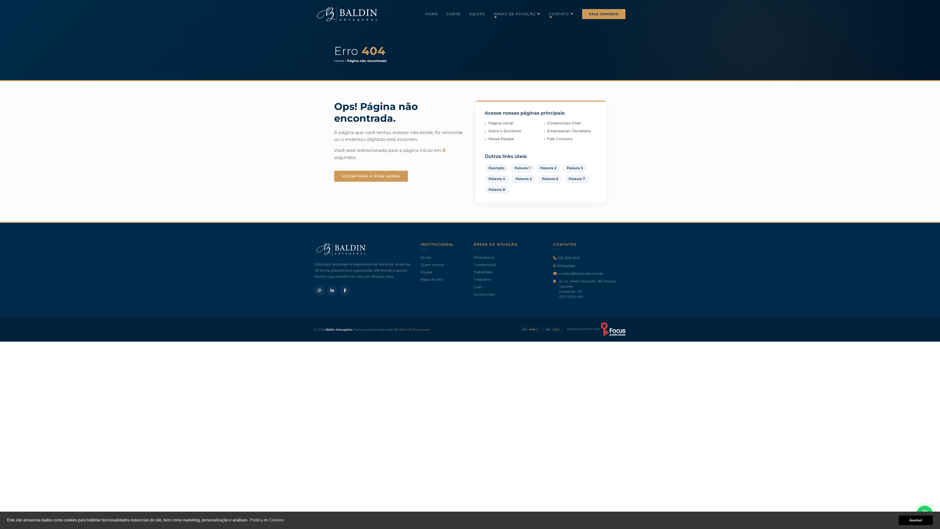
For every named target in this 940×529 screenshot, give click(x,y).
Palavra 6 (550, 179)
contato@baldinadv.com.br (580, 274)
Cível (478, 287)
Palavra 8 (497, 190)
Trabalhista (483, 272)
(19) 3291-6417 (568, 258)
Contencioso (484, 294)
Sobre (453, 14)
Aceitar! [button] (915, 520)
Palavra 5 (524, 179)
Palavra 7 (577, 179)
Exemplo (496, 168)
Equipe (477, 14)
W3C (530, 329)
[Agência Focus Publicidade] (613, 329)
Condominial (485, 265)
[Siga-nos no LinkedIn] (332, 291)
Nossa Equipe (501, 138)
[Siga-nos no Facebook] (345, 291)
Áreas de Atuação (515, 14)
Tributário (482, 279)
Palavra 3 (575, 168)
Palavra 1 (522, 168)
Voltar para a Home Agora (371, 176)
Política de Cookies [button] (267, 520)
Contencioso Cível (564, 123)
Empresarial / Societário (569, 131)
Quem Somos (432, 265)
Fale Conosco (604, 14)
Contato (559, 14)
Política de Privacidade (413, 329)
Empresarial (484, 257)
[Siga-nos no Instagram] (319, 291)
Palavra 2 (548, 168)
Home (431, 14)
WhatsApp (565, 266)
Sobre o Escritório (504, 131)
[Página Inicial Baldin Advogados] (348, 14)
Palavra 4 (497, 179)
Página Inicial (500, 123)
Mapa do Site (432, 279)
